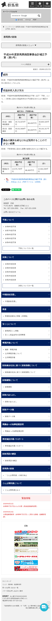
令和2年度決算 (10, 280)
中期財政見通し (9, 295)
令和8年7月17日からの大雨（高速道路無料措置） (20, 506)
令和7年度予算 (10, 230)
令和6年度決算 (10, 264)
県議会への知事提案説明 (13, 424)
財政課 (6, 203)
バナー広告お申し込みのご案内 (12, 591)
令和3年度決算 (10, 276)
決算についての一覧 (26, 286)
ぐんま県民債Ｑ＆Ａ (12, 490)
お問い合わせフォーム (12, 212)
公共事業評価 (10, 357)
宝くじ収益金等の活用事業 (15, 335)
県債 (4, 309)
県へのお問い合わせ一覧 (10, 588)
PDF (35, 20)
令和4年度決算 (10, 272)
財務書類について (10, 380)
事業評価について (10, 343)
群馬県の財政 (20, 27)
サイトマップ (6, 581)
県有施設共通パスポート (13, 439)
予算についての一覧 (26, 248)
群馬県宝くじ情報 (12, 331)
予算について (8, 220)
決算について (8, 257)
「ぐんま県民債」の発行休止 (16, 475)
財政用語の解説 (9, 454)
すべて (20, 20)
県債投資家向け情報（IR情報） (17, 316)
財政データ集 (8, 410)
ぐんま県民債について (12, 483)
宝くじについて (9, 324)
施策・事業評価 (11, 349)
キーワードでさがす (10, 11)
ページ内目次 (26, 64)
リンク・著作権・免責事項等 (11, 584)
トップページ (9, 27)
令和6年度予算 (10, 234)
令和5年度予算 (10, 238)
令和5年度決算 (10, 268)
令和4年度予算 (10, 242)
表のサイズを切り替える (26, 107)
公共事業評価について (13, 353)
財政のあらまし (9, 395)
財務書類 (8, 387)
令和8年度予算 (10, 227)
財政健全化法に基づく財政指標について (19, 365)
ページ (27, 20)
